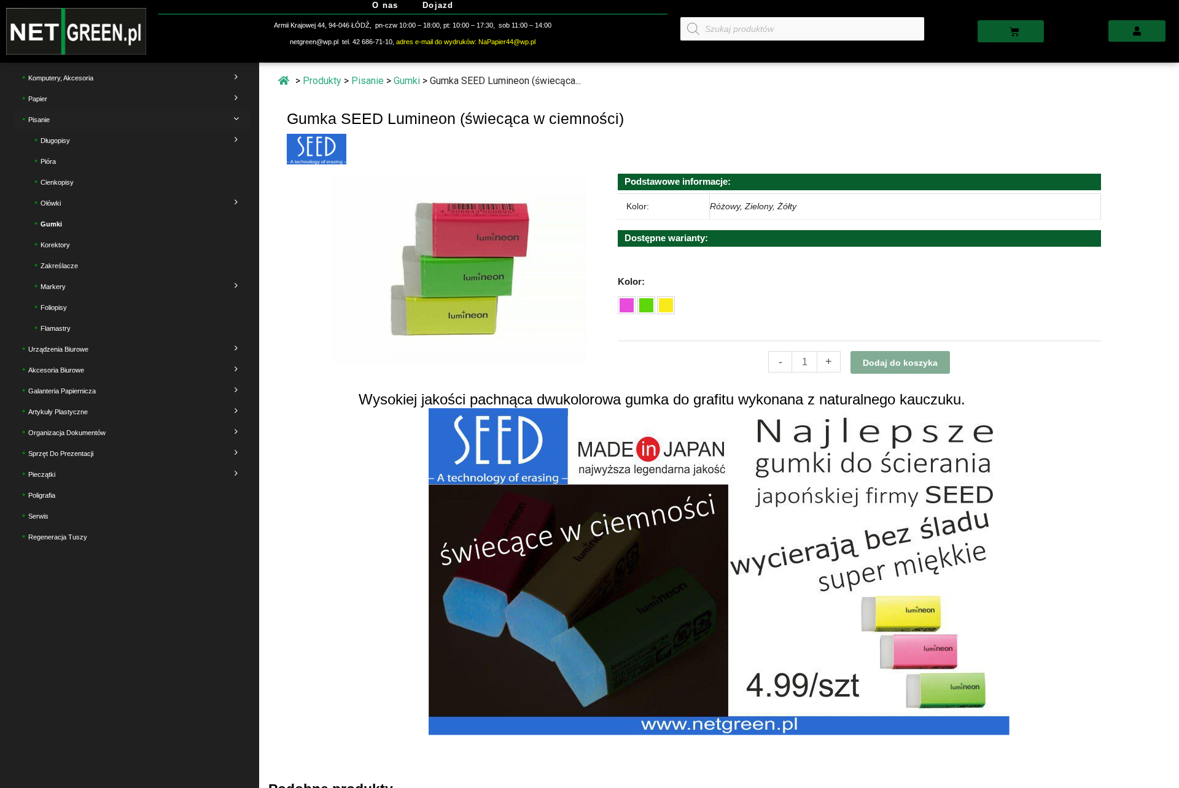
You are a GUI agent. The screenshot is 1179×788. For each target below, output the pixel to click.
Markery (53, 286)
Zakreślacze (59, 265)
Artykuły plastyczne (58, 411)
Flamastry (56, 327)
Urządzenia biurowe (58, 348)
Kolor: (631, 281)
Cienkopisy (57, 181)
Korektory (55, 244)
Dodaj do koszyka (900, 363)
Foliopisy (54, 307)
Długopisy (55, 140)
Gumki (51, 223)
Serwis (38, 515)
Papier (37, 98)
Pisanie (39, 119)
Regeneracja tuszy (57, 536)
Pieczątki (41, 473)
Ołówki (51, 202)
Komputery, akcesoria (60, 77)
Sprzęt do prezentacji (60, 453)
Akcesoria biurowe (56, 369)
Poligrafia (41, 494)
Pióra (48, 160)
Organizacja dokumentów (67, 432)
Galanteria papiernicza (62, 390)
